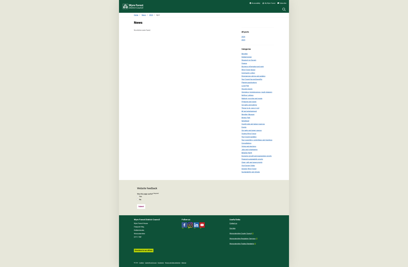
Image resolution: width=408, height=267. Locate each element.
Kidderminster (247, 57)
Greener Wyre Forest (249, 169)
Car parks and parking (249, 105)
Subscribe (283, 3)
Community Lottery (248, 73)
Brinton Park (246, 118)
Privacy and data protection (172, 263)
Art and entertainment (249, 111)
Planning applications (249, 83)
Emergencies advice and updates (253, 76)
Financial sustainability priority (252, 159)
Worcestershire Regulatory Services (243, 239)
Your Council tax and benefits (252, 79)
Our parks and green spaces (252, 130)
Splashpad (245, 121)
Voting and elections (249, 146)
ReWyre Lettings (248, 95)
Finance (244, 63)
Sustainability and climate (251, 172)
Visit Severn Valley (248, 166)
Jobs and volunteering (249, 150)
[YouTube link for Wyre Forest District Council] (202, 225)
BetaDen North (247, 153)
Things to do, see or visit (250, 108)
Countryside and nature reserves (253, 124)
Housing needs (247, 89)
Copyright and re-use (151, 263)
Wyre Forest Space (248, 70)
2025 (243, 40)
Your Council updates (249, 137)
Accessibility (256, 3)
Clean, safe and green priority (252, 162)
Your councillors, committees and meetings (257, 140)
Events (244, 127)
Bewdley (245, 54)
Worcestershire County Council (241, 234)
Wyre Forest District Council (133, 6)
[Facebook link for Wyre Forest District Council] (184, 225)
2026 (243, 37)
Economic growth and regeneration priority (257, 156)
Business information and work (253, 67)
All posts (245, 32)
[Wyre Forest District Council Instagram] (190, 225)
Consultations (246, 143)
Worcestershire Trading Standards (242, 244)
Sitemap (183, 263)
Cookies (141, 263)
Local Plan (245, 86)
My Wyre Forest (270, 3)
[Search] (283, 9)
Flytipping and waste (249, 102)
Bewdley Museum (248, 114)
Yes (140, 196)
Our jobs (232, 228)
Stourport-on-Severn (249, 60)
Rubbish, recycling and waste (252, 99)
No (140, 200)
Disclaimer (161, 263)
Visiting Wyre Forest (249, 134)
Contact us (233, 223)
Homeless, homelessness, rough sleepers (257, 92)
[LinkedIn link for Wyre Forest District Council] (196, 225)
